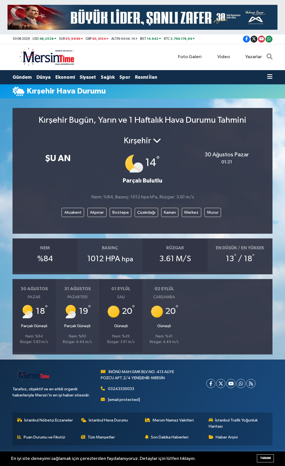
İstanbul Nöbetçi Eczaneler (48, 420)
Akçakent (73, 212)
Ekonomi (65, 77)
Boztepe (120, 212)
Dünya (43, 77)
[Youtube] (230, 383)
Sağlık (108, 77)
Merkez (191, 212)
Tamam (265, 458)
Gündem (22, 77)
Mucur (212, 212)
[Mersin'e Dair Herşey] (48, 56)
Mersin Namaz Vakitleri (173, 420)
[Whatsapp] (240, 383)
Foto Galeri (190, 57)
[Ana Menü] (269, 77)
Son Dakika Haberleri (169, 437)
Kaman (170, 212)
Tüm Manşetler (101, 437)
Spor (124, 77)
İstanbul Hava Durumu (108, 420)
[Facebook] (210, 383)
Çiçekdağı (146, 212)
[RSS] (250, 383)
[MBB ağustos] (142, 17)
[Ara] (269, 57)
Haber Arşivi (227, 437)
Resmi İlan (146, 77)
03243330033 (121, 389)
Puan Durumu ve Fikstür (44, 437)
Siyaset (88, 77)
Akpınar (97, 212)
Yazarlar (253, 57)
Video (223, 57)
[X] (220, 383)
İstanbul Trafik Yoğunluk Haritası (233, 423)
